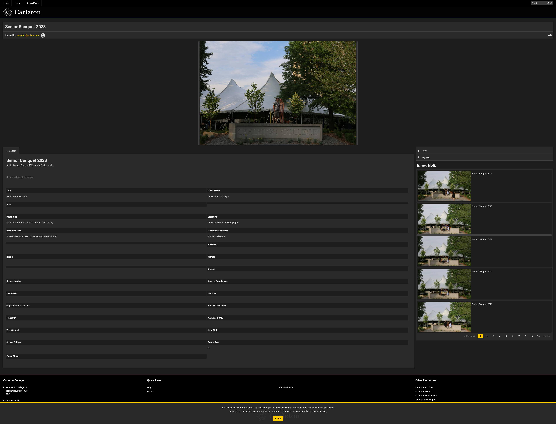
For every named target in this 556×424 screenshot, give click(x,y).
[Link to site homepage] (22, 12)
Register (425, 157)
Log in (5, 3)
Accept (278, 418)
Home (17, 3)
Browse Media (32, 3)
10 (538, 336)
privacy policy (270, 411)
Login (424, 150)
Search (551, 3)
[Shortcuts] (550, 35)
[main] (278, 197)
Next (547, 336)
